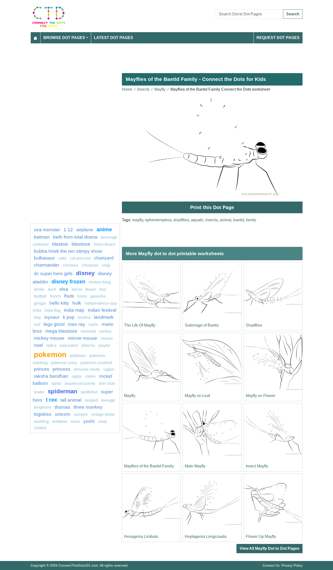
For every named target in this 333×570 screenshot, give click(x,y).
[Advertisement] (166, 56)
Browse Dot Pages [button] (64, 38)
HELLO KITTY (59, 303)
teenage (108, 400)
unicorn (62, 414)
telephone (42, 407)
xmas (75, 421)
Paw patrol (69, 345)
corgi (106, 265)
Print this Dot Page (212, 207)
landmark (104, 317)
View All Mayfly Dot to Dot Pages (269, 548)
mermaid (88, 331)
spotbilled (89, 392)
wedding (41, 421)
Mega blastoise (61, 331)
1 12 (68, 229)
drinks (39, 289)
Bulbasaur (44, 258)
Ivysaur (51, 317)
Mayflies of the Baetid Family (149, 466)
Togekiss (42, 414)
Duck (52, 289)
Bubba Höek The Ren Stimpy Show (68, 251)
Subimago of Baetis (202, 325)
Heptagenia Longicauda (205, 536)
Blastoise (81, 244)
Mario (93, 324)
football (40, 296)
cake (62, 258)
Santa (56, 383)
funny (82, 296)
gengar (40, 303)
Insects (143, 89)
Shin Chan (106, 383)
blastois (60, 244)
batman (42, 237)
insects (212, 220)
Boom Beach (104, 244)
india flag (52, 310)
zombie (40, 428)
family (251, 220)
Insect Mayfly (257, 466)
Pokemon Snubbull (96, 363)
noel (38, 345)
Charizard (104, 258)
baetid (238, 220)
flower (91, 289)
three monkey (88, 407)
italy (37, 317)
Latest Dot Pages (113, 38)
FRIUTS (69, 296)
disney (85, 273)
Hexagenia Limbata (141, 536)
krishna (84, 317)
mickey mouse (49, 338)
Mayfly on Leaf (197, 396)
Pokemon (50, 354)
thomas (62, 407)
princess (61, 369)
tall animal (70, 400)
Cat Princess (80, 258)
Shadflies (254, 325)
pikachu (88, 345)
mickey (105, 331)
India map (74, 310)
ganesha (98, 296)
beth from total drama (75, 237)
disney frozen (68, 282)
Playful (104, 345)
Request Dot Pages (278, 38)
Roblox (90, 376)
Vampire (81, 414)
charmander (47, 265)
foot (102, 289)
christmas (90, 265)
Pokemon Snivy (64, 363)
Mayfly (160, 89)
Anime (104, 229)
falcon (77, 289)
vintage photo (103, 414)
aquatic (197, 220)
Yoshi (89, 421)
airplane (84, 229)
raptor (77, 376)
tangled (91, 400)
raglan (108, 369)
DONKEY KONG (100, 282)
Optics (51, 345)
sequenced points (79, 383)
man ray (76, 324)
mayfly (137, 220)
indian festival (102, 310)
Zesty (102, 421)
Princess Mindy (87, 369)
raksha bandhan (51, 376)
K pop (69, 317)
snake (39, 392)
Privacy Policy (292, 565)
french (55, 296)
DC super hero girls (53, 273)
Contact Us (271, 565)
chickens (70, 265)
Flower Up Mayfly (261, 536)
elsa (63, 289)
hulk (76, 303)
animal (225, 220)
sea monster (47, 229)
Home (127, 89)
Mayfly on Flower (260, 396)
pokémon (78, 356)
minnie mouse (82, 338)
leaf (37, 324)
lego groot (54, 324)
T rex (51, 400)
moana (107, 338)
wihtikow (59, 421)
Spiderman (62, 391)
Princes (41, 369)
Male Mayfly (195, 466)
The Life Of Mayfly (139, 325)
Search (292, 14)
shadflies (181, 220)
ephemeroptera (158, 220)
